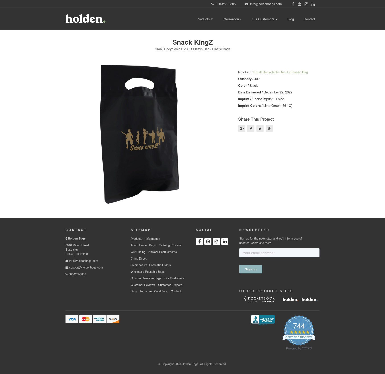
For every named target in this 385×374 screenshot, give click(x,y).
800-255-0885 (77, 274)
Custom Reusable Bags (146, 278)
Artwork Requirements (162, 252)
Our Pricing (138, 252)
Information (231, 19)
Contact (309, 19)
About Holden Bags (143, 245)
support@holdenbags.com (85, 267)
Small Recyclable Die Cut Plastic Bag (280, 72)
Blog (290, 19)
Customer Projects (170, 285)
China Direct (139, 258)
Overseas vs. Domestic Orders (151, 265)
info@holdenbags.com (83, 260)
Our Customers (263, 19)
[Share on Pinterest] (269, 128)
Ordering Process (170, 245)
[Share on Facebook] (250, 128)
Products (204, 19)
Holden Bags (77, 238)
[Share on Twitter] (260, 128)
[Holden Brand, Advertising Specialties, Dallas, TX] (263, 319)
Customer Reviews (143, 285)
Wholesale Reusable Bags (148, 272)
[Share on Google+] (241, 128)
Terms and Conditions (154, 291)
